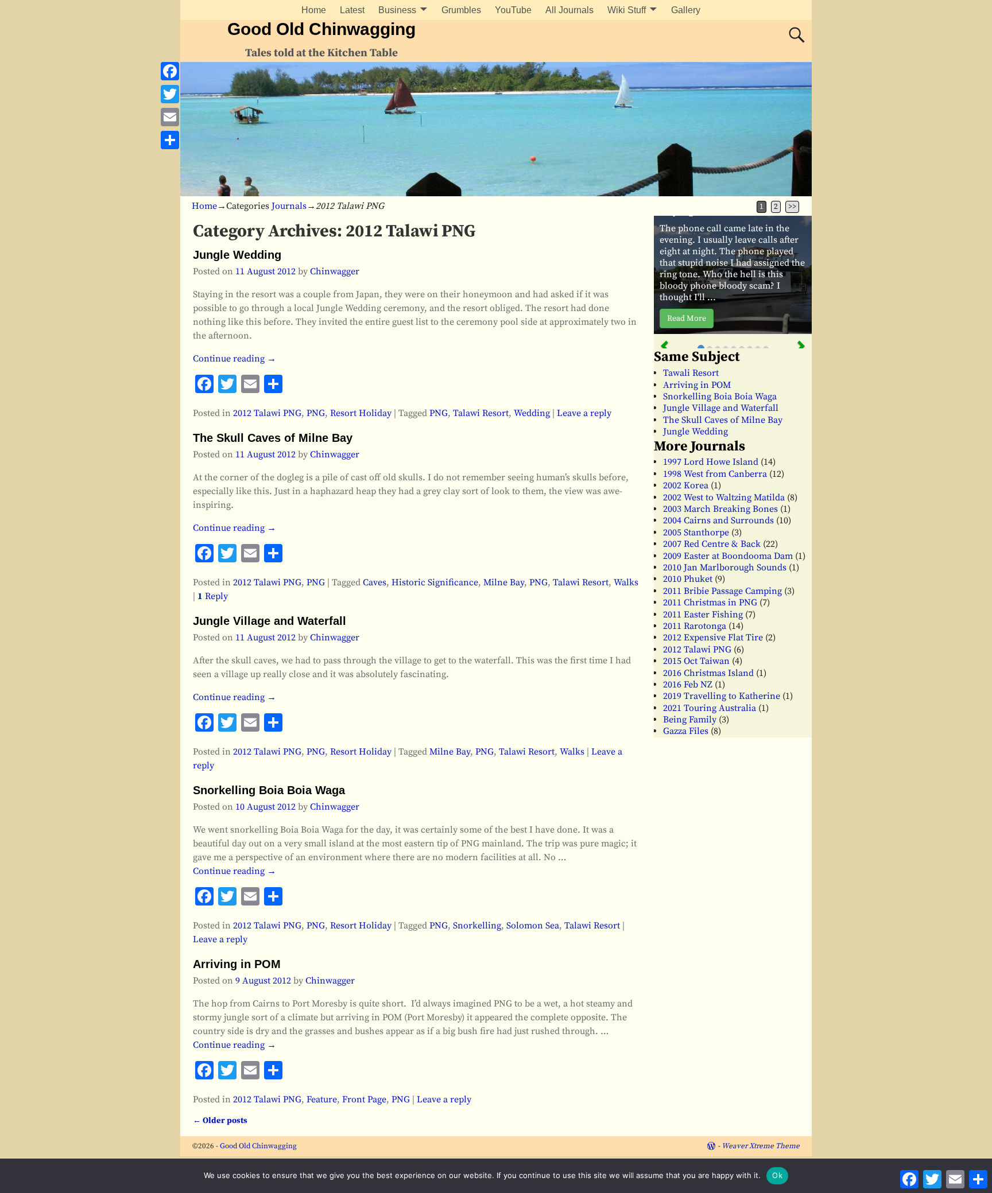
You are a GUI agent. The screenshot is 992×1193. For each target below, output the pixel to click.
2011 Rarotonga (694, 626)
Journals (289, 206)
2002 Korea (685, 485)
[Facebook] (169, 71)
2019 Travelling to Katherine (721, 696)
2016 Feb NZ (687, 684)
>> (792, 207)
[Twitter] (169, 94)
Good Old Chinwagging (321, 29)
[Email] (169, 117)
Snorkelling (477, 925)
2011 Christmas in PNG (710, 602)
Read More (686, 318)
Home (313, 10)
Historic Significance (435, 582)
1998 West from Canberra (715, 474)
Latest (352, 10)
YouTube (513, 10)
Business (397, 10)
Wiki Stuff (626, 10)
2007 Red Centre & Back (712, 544)
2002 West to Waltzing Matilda (724, 497)
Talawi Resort (481, 413)
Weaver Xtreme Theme (761, 1146)
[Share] (169, 140)
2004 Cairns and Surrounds (718, 520)
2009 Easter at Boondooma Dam (728, 556)
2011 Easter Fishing (703, 614)
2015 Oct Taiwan (696, 661)
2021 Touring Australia (709, 708)
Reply (212, 596)
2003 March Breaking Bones (720, 509)
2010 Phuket (687, 579)
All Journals (569, 10)
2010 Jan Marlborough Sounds (724, 567)
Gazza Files (685, 731)
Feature (322, 1099)
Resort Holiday (361, 413)
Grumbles (461, 10)
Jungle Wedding (237, 254)
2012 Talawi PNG (267, 413)
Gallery (685, 10)
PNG (316, 413)
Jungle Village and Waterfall (269, 621)
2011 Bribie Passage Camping (722, 591)
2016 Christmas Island (708, 673)
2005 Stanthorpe (696, 532)
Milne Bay (503, 582)
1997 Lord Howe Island (710, 462)
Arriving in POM (237, 964)
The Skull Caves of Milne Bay (272, 438)
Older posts (220, 1121)
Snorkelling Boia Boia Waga (269, 790)
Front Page (364, 1099)
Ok (777, 1175)
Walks (626, 582)
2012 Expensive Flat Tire (713, 637)
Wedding (532, 413)
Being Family (689, 719)
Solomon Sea (532, 925)
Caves (374, 582)
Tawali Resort (691, 373)
